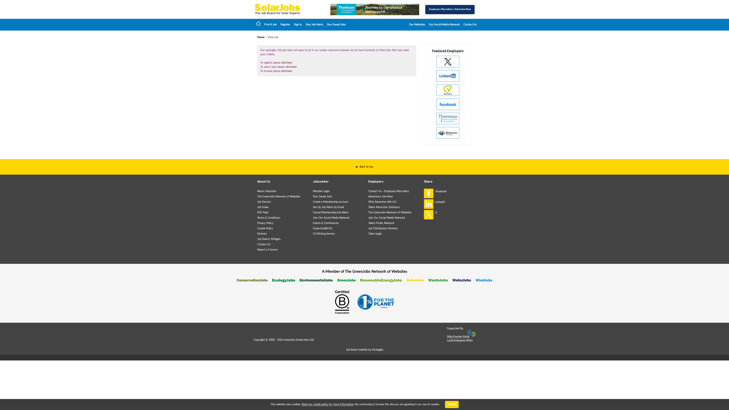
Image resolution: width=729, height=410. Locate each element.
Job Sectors (264, 202)
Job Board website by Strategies (364, 349)
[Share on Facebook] (428, 193)
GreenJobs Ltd (305, 340)
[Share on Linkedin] (428, 204)
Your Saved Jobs (336, 24)
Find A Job (270, 24)
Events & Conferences (326, 223)
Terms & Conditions (268, 218)
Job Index (263, 207)
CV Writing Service (324, 234)
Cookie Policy (265, 228)
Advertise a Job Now (380, 196)
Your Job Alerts (314, 24)
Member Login (321, 191)
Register (285, 24)
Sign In (298, 24)
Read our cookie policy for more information (328, 404)
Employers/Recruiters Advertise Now (450, 9)
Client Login (375, 234)
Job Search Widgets (269, 239)
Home (258, 23)
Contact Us (470, 24)
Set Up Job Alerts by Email (328, 207)
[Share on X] (428, 214)
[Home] (288, 9)
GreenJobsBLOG (322, 228)
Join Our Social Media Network (331, 218)
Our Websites (417, 24)
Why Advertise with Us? (382, 202)
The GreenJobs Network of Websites (278, 196)
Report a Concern (267, 249)
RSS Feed (262, 212)
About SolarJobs (266, 191)
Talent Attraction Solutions (384, 207)
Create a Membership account (330, 202)
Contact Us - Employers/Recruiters (388, 191)
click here (286, 63)
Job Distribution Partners (383, 228)
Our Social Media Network (444, 24)
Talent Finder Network (381, 223)
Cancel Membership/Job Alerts (331, 212)
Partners (262, 234)
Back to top (366, 167)
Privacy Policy (265, 223)
